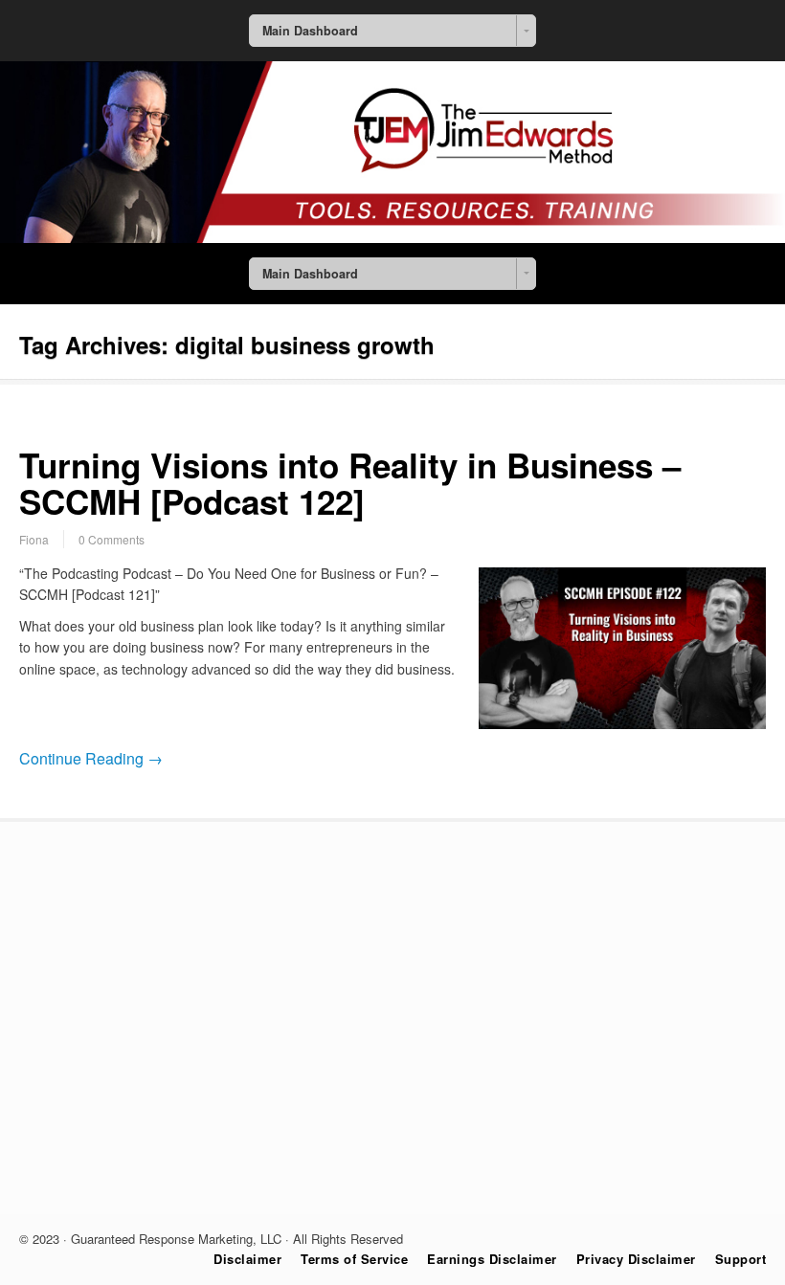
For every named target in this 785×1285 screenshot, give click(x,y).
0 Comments (111, 539)
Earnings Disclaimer (492, 1259)
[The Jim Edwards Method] (392, 237)
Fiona (34, 539)
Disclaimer (247, 1259)
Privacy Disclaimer (636, 1259)
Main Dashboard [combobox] (310, 30)
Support (741, 1259)
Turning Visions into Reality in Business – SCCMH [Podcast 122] (350, 483)
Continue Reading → (91, 758)
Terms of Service (354, 1259)
